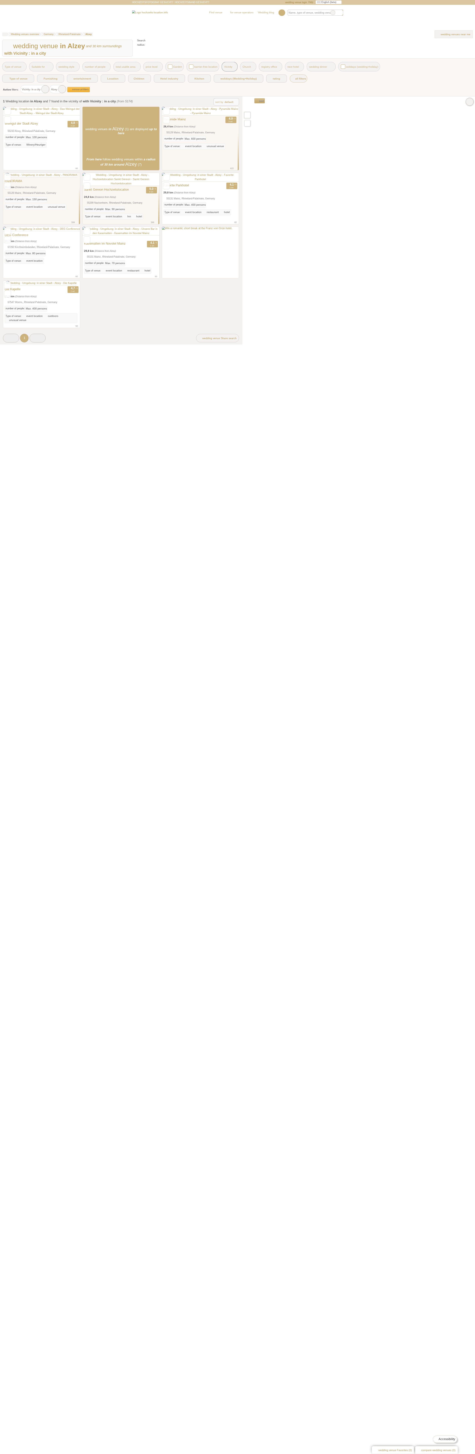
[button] (11, 338)
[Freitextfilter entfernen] (332, 12)
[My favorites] (281, 12)
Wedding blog (266, 12)
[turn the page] (70, 113)
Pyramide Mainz (174, 119)
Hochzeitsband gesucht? (192, 2)
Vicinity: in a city (31, 89)
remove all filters (80, 89)
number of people (95, 66)
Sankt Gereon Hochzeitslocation (106, 189)
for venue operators (241, 12)
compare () (438, 1450)
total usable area (125, 66)
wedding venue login (295, 2)
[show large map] (247, 115)
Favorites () (395, 1450)
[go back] (12, 113)
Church (247, 66)
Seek (340, 13)
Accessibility (446, 1439)
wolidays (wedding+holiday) (362, 66)
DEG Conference (16, 235)
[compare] (7, 119)
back (261, 101)
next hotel (293, 66)
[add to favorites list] (7, 111)
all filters (300, 78)
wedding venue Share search (219, 338)
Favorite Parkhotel (176, 185)
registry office (269, 66)
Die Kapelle (12, 289)
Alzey (54, 89)
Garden (177, 66)
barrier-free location (205, 66)
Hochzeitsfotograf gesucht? (152, 2)
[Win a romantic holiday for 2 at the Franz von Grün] (197, 228)
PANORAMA (13, 181)
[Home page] (4, 34)
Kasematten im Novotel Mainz (105, 243)
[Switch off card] (470, 102)
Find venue (215, 12)
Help (310, 2)
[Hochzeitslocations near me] (247, 123)
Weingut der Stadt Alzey (21, 123)
